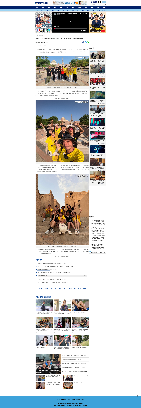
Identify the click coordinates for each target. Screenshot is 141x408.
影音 (98, 7)
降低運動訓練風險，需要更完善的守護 (70, 363)
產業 (78, 10)
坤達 (51, 288)
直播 (104, 7)
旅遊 (58, 10)
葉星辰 (60, 288)
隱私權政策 (63, 399)
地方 (37, 10)
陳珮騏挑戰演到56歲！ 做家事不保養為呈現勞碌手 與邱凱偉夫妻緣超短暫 (44, 313)
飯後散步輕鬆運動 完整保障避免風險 (79, 347)
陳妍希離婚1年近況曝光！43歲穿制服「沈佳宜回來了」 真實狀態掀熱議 (75, 367)
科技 (63, 10)
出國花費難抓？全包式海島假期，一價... (71, 359)
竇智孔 (70, 288)
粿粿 (75, 288)
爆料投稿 (78, 399)
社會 (61, 7)
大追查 (79, 7)
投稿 (98, 10)
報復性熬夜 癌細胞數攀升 (44, 269)
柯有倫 (65, 288)
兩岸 (42, 10)
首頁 (37, 7)
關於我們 (58, 399)
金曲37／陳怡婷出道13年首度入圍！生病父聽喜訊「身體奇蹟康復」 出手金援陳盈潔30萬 (62, 313)
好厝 (103, 10)
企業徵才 (82, 399)
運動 (53, 10)
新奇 (68, 10)
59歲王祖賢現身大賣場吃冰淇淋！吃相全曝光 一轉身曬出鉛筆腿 (53, 383)
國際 (48, 10)
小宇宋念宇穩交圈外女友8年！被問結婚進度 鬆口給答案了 (53, 376)
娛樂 (67, 7)
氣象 (93, 10)
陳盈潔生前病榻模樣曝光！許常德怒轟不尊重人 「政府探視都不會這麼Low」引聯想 (80, 330)
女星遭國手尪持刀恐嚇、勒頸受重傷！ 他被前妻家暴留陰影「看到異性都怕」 (62, 348)
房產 (83, 10)
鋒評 (73, 7)
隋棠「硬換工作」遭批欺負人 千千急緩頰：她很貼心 (81, 376)
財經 (55, 7)
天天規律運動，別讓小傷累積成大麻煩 (80, 312)
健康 (88, 10)
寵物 (73, 10)
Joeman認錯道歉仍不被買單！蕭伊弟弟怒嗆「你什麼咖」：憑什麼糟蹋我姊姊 (62, 330)
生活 (92, 7)
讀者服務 (73, 399)
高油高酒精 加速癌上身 (79, 382)
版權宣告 (68, 399)
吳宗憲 (46, 288)
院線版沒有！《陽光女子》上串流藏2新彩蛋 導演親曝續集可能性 (44, 330)
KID (55, 288)
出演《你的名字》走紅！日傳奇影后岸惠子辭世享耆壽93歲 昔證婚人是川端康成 (74, 371)
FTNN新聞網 (38, 35)
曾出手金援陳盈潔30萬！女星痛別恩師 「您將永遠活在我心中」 (74, 356)
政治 (49, 7)
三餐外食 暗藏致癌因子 (40, 347)
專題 (86, 7)
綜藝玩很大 (41, 288)
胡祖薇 (84, 288)
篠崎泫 (79, 288)
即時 (43, 7)
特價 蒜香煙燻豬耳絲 (42, 275)
